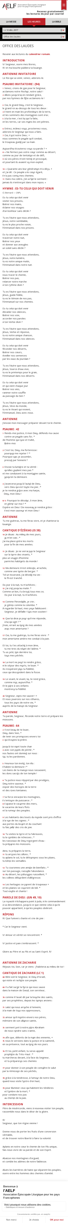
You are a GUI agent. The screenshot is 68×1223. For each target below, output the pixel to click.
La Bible (56, 21)
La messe (11, 21)
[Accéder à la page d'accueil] (9, 6)
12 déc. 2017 (33, 30)
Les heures (34, 21)
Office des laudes (33, 36)
